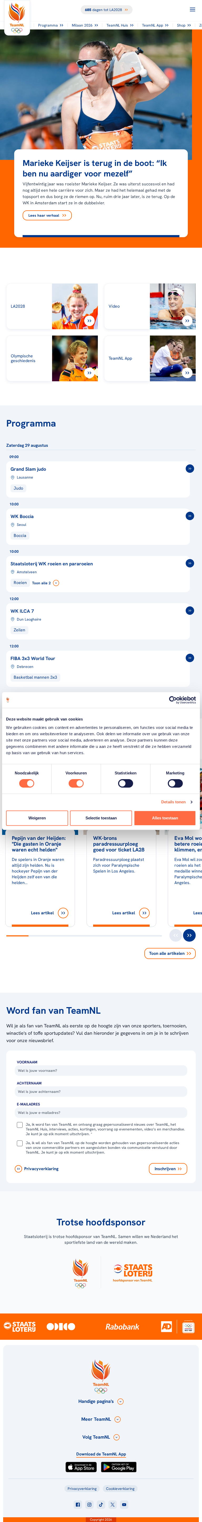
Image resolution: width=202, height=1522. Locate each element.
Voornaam (27, 1062)
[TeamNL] (80, 1272)
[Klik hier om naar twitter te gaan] (112, 1504)
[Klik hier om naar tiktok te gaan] (101, 1504)
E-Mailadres (28, 1104)
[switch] (76, 783)
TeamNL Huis (117, 25)
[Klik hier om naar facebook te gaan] (78, 1504)
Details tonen (173, 802)
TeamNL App (152, 25)
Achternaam (29, 1083)
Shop (181, 25)
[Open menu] (192, 9)
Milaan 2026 (82, 25)
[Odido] (61, 1326)
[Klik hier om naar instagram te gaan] (89, 1504)
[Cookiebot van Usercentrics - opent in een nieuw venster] (173, 700)
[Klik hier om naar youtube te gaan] (124, 1504)
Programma (48, 25)
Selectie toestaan (101, 818)
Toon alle (167, 953)
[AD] (166, 1326)
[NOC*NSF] (188, 1326)
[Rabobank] (122, 1326)
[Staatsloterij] (20, 1326)
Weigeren (37, 818)
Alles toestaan (165, 818)
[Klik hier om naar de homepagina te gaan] (17, 17)
